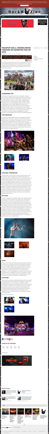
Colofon (35, 56)
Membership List (42, 431)
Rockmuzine (17, 427)
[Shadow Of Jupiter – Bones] (28, 411)
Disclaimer (36, 57)
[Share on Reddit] (7, 339)
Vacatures (36, 59)
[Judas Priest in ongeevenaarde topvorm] (43, 411)
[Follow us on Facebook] (26, 60)
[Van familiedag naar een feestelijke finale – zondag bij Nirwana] (13, 411)
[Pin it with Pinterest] (9, 339)
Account (35, 431)
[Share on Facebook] (3, 339)
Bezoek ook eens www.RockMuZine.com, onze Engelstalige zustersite (42, 22)
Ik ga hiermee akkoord (24, 5)
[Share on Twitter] (5, 339)
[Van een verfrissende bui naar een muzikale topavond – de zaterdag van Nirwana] (20, 411)
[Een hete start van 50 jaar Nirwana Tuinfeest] (36, 411)
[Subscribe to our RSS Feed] (29, 60)
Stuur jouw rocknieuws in (38, 58)
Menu (3, 16)
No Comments (4, 394)
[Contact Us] (31, 60)
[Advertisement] (24, 36)
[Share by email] (12, 339)
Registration (7, 432)
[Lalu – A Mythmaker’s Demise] (5, 411)
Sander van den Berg (9, 294)
